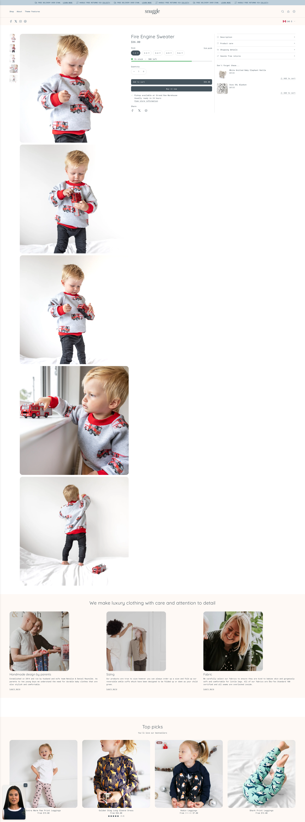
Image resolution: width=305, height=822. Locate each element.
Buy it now (171, 89)
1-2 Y (135, 53)
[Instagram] (20, 21)
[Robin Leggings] (189, 774)
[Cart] (288, 11)
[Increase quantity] (143, 71)
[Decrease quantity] (134, 71)
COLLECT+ (105, 3)
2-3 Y (146, 53)
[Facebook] (11, 21)
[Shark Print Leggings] (261, 774)
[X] (15, 21)
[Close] (25, 785)
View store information (146, 101)
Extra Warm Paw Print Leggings (43, 810)
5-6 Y (180, 53)
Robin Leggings (188, 810)
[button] (14, 802)
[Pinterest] (25, 21)
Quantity (135, 66)
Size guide (208, 48)
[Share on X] (139, 111)
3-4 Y (157, 53)
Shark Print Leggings (261, 810)
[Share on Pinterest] (146, 111)
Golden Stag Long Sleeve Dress (116, 810)
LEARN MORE (66, 3)
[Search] (282, 11)
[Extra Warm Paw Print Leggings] (43, 774)
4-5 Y (169, 53)
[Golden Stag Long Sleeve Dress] (116, 774)
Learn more (15, 689)
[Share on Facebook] (132, 111)
